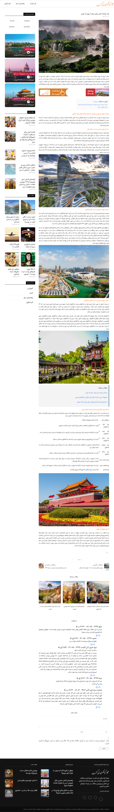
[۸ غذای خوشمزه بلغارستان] (9, 783)
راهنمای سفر (20, 3)
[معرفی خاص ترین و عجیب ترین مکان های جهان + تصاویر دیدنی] (10, 169)
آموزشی (30, 288)
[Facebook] (101, 799)
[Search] (1, 3)
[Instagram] (90, 799)
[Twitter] (95, 799)
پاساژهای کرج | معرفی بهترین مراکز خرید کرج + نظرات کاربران (26, 120)
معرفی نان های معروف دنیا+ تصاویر (13, 271)
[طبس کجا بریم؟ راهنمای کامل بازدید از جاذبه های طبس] (50, 592)
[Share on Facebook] (71, 560)
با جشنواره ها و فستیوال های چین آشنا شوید (92, 402)
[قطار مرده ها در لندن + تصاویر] (9, 793)
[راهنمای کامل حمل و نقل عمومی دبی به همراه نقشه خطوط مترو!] (45, 783)
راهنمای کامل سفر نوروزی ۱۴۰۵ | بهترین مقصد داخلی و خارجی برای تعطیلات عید (27, 183)
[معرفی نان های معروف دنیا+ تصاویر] (12, 259)
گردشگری (7, 3)
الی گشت (29, 809)
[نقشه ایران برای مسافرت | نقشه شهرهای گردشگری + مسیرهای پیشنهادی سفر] (98, 592)
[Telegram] (85, 799)
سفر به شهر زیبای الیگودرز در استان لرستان (12, 219)
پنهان (95, 102)
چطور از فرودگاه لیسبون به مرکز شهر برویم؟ (63, 771)
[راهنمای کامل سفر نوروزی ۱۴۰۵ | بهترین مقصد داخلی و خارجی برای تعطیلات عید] (74, 592)
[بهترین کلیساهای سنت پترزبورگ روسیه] (9, 773)
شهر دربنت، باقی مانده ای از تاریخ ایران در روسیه (29, 219)
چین (107, 552)
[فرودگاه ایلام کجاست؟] (12, 234)
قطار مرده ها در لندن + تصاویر (26, 790)
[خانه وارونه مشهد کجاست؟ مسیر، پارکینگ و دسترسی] (10, 154)
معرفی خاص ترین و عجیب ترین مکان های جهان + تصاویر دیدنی (27, 167)
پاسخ (98, 635)
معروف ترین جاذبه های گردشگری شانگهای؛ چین (91, 397)
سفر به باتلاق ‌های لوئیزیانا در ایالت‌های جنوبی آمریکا (62, 791)
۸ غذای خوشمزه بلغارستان (27, 780)
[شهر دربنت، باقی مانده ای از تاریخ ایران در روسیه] (28, 207)
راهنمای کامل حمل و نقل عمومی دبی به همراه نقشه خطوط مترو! (63, 783)
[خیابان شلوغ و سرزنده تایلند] (28, 234)
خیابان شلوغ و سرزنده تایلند (29, 245)
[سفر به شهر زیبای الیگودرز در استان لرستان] (12, 207)
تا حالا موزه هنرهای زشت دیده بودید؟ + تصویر (28, 271)
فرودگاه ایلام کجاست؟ (14, 245)
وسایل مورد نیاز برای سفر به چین (96, 393)
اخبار (31, 293)
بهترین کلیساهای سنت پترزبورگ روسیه (28, 771)
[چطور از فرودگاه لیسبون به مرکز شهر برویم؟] (45, 773)
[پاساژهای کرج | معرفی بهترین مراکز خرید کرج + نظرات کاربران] (10, 121)
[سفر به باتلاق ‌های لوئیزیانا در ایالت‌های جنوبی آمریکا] (45, 793)
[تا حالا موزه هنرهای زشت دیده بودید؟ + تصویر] (28, 259)
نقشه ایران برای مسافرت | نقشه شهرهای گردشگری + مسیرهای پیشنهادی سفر (27, 137)
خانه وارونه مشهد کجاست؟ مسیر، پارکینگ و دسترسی (28, 153)
